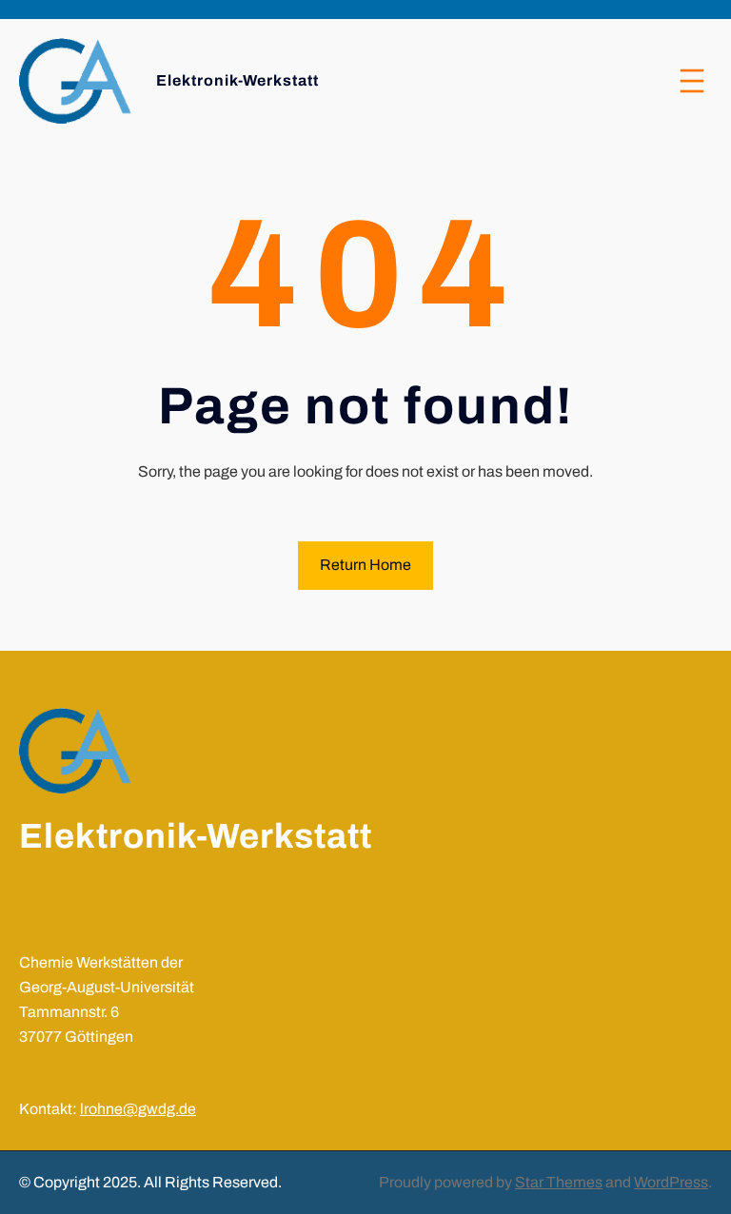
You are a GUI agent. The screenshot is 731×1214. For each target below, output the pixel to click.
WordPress (671, 1182)
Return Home (365, 565)
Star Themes (559, 1182)
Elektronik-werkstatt (237, 80)
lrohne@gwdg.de (138, 1109)
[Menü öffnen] (692, 81)
